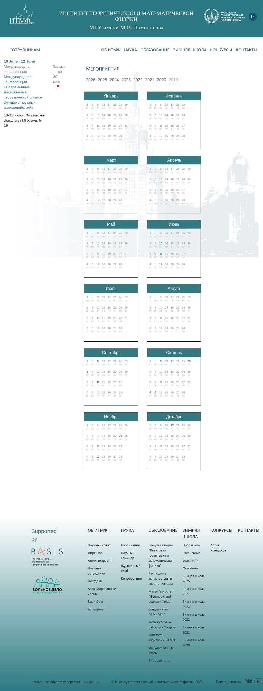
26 (120, 435)
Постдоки (95, 581)
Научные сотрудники (96, 571)
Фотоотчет (190, 568)
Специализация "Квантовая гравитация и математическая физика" (161, 556)
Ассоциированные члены (102, 591)
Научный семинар (128, 555)
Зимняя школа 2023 (194, 604)
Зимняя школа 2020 (194, 642)
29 (189, 361)
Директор (95, 553)
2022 (138, 80)
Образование (155, 50)
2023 (126, 80)
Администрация (100, 561)
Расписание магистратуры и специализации (160, 579)
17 (172, 425)
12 (160, 264)
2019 (173, 80)
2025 (102, 80)
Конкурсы (221, 50)
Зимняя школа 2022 (194, 617)
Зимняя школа (189, 50)
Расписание (192, 553)
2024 (114, 80)
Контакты (246, 50)
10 (160, 243)
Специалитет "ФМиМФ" (158, 612)
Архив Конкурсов (218, 548)
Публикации (130, 545)
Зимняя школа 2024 (194, 591)
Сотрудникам (25, 50)
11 (160, 253)
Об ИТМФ (110, 50)
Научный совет (99, 545)
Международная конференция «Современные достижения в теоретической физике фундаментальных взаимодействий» (23, 92)
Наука (130, 50)
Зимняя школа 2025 (194, 578)
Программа (191, 545)
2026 (90, 80)
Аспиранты (96, 609)
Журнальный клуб (130, 568)
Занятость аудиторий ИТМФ (161, 637)
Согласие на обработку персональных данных (66, 682)
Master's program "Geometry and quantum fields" (161, 597)
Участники (191, 561)
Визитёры (95, 602)
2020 (161, 80)
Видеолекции (159, 661)
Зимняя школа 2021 (194, 630)
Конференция (131, 579)
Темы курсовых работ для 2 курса (161, 624)
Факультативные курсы (161, 650)
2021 (149, 80)
